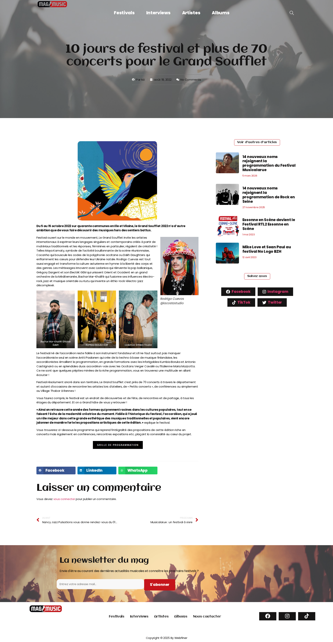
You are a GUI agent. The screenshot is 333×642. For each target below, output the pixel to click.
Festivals (124, 13)
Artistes (191, 13)
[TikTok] (306, 616)
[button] (56, 470)
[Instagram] (287, 616)
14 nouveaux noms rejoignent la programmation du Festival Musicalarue (269, 163)
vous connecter (64, 499)
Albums (220, 13)
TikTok (243, 302)
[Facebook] (267, 616)
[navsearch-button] (291, 13)
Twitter (274, 302)
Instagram (277, 291)
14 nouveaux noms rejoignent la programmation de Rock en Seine (268, 195)
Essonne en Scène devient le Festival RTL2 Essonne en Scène (268, 224)
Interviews (158, 13)
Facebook (241, 291)
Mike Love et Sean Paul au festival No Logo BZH (266, 249)
